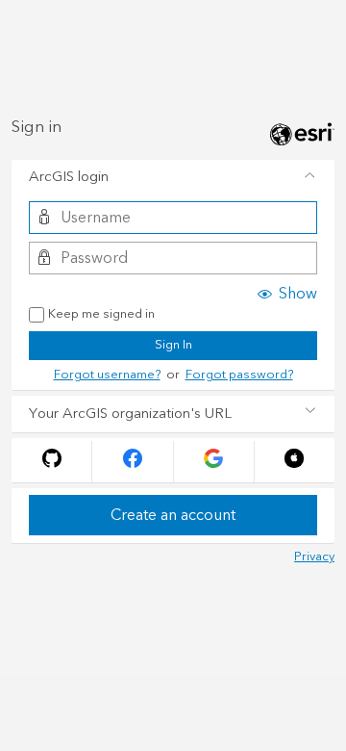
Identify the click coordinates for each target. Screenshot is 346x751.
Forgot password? (239, 374)
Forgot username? (107, 374)
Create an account (173, 515)
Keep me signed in (101, 314)
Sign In (173, 344)
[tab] (173, 178)
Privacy (314, 556)
